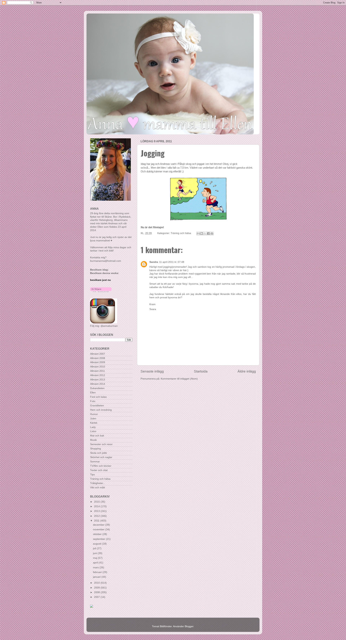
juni (95, 553)
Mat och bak (97, 435)
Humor (94, 414)
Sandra (153, 262)
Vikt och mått (97, 487)
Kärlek (93, 423)
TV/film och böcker (100, 466)
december (99, 524)
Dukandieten (97, 388)
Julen (93, 418)
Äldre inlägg (247, 371)
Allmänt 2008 (97, 358)
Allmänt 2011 (97, 371)
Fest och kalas (98, 397)
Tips (92, 474)
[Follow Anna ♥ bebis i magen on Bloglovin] (101, 291)
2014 (97, 506)
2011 (97, 520)
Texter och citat (99, 470)
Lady (93, 427)
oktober (97, 534)
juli (95, 548)
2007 (97, 597)
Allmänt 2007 (97, 354)
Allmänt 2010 (97, 366)
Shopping (95, 448)
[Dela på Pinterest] (212, 233)
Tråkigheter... (97, 483)
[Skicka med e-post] (198, 233)
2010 (97, 582)
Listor (93, 431)
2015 (97, 501)
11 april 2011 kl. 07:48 (171, 262)
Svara (152, 309)
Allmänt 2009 (97, 362)
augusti (97, 543)
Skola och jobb (98, 453)
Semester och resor (101, 444)
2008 (97, 592)
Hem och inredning (101, 410)
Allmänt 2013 (97, 379)
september (99, 539)
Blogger (189, 626)
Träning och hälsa (181, 233)
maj (95, 558)
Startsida (201, 371)
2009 (97, 587)
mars (96, 567)
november (99, 529)
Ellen (93, 392)
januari (97, 577)
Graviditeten (97, 405)
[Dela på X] (205, 233)
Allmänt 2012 (97, 375)
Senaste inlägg (152, 371)
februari (98, 572)
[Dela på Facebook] (208, 233)
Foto (92, 401)
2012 (97, 516)
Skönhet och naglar (101, 457)
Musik (93, 440)
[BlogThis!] (201, 233)
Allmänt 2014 (97, 384)
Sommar (95, 461)
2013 (97, 511)
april (96, 562)
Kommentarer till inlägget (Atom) (179, 378)
